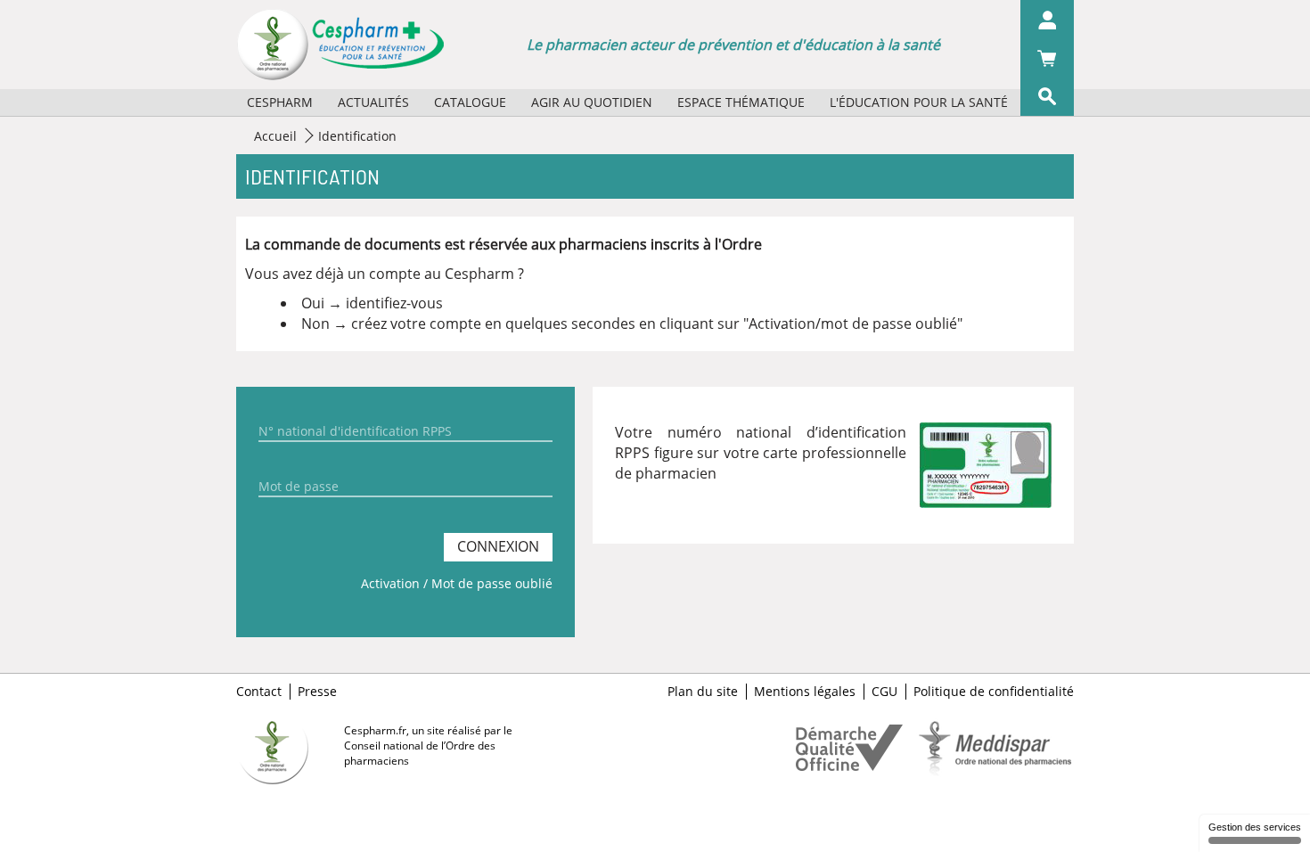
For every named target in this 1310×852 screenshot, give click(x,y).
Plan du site (702, 692)
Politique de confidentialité (993, 692)
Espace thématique (741, 102)
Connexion (498, 546)
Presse (317, 692)
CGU (884, 692)
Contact (259, 692)
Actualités (373, 102)
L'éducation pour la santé (919, 102)
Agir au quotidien (591, 102)
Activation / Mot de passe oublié (457, 583)
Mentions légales (805, 692)
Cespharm (280, 102)
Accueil (275, 135)
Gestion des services (1254, 827)
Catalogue (470, 102)
